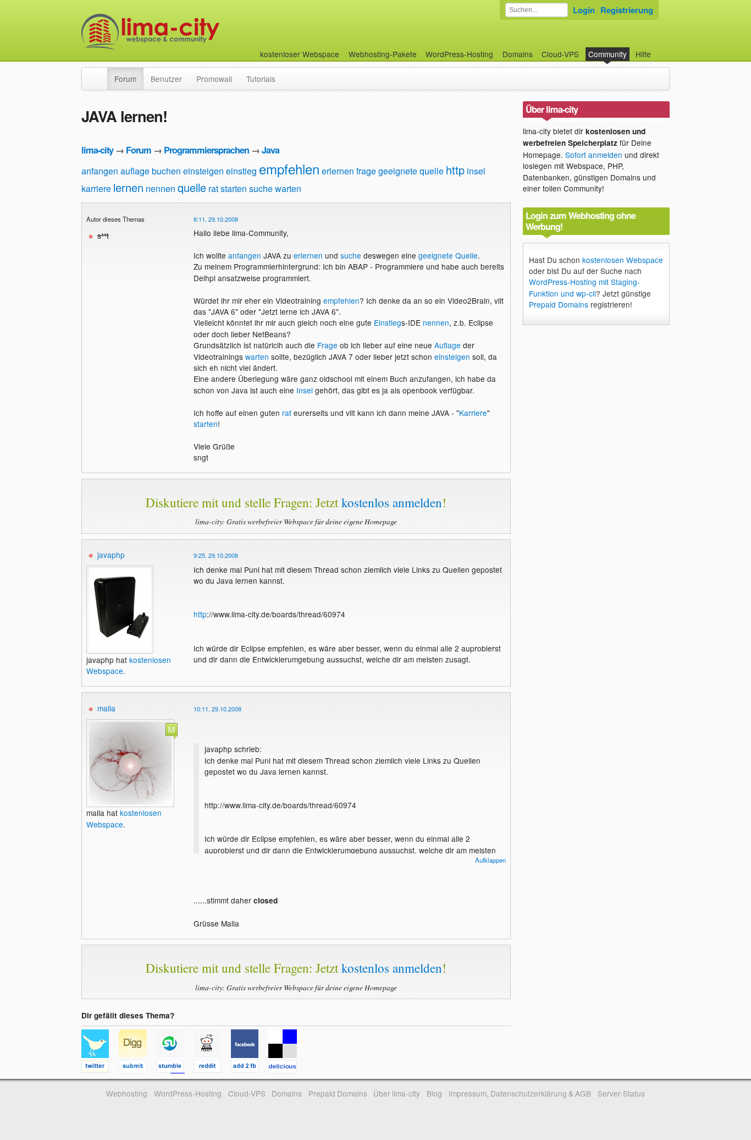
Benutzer (166, 78)
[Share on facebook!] (249, 1067)
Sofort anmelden (593, 154)
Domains (517, 53)
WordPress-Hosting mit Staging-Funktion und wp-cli (584, 287)
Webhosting (126, 1093)
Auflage (447, 344)
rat (213, 188)
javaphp (111, 554)
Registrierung (626, 9)
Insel (304, 390)
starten (233, 188)
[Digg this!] (137, 1067)
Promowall (214, 78)
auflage (135, 171)
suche (261, 188)
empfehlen (289, 168)
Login (584, 9)
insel (476, 171)
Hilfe (643, 53)
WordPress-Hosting (459, 53)
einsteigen (203, 171)
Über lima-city (396, 1093)
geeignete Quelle (448, 255)
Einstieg (387, 322)
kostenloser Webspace (299, 53)
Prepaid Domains (558, 304)
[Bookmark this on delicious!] (285, 1067)
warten (288, 188)
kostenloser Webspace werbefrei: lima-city (191, 32)
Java (270, 150)
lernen (128, 187)
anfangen (99, 171)
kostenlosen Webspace (622, 259)
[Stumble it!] (175, 1067)
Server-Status (621, 1093)
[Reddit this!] (212, 1067)
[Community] (100, 73)
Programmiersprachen (206, 150)
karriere (96, 188)
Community (607, 53)
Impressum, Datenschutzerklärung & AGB (520, 1093)
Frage (327, 344)
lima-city (97, 150)
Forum (125, 78)
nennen (160, 188)
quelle (192, 187)
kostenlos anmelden (391, 502)
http (455, 170)
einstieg (241, 171)
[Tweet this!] (100, 1067)
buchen (166, 171)
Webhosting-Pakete (383, 53)
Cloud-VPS (560, 53)
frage (366, 171)
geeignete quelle (411, 171)
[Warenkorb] (659, 48)
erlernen (338, 171)
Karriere (473, 412)
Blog (434, 1093)
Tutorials (260, 78)
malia (106, 708)
